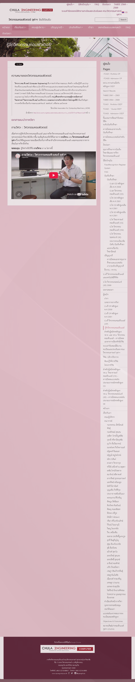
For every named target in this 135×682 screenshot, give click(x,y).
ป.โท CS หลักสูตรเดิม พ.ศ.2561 (118, 206)
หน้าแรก (6, 27)
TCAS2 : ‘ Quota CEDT (112, 109)
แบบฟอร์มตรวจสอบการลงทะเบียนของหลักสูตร (113, 615)
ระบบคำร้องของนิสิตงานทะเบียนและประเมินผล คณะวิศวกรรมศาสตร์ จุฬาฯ (91, 12)
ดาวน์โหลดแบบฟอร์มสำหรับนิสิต (114, 138)
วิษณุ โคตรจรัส (112, 528)
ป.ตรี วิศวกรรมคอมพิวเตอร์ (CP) (114, 322)
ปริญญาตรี (56, 27)
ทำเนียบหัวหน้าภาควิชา (113, 601)
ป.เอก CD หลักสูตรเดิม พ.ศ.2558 (117, 185)
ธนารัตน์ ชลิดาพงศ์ (114, 474)
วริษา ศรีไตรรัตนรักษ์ (115, 521)
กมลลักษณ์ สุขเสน (114, 432)
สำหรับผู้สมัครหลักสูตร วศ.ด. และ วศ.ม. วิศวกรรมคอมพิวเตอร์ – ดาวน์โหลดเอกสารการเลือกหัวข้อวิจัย (114, 337)
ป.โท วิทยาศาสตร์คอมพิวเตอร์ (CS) (116, 221)
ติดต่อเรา (106, 4)
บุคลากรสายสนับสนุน (112, 605)
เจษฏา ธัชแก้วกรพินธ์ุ (115, 571)
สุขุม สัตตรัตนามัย (114, 544)
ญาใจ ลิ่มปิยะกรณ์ (114, 443)
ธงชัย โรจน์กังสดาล (114, 470)
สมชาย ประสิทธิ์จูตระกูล (116, 536)
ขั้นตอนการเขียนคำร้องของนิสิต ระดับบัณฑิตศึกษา (113, 121)
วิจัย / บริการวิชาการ (111, 357)
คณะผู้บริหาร (38, 27)
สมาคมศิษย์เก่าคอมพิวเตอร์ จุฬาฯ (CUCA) (113, 627)
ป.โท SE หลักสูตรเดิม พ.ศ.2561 (118, 213)
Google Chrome (76, 642)
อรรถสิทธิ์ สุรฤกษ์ (113, 559)
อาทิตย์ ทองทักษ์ (113, 563)
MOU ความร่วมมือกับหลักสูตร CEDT (111, 84)
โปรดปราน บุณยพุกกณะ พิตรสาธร (116, 595)
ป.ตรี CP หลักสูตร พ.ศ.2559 (111, 307)
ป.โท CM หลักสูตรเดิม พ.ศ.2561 (117, 199)
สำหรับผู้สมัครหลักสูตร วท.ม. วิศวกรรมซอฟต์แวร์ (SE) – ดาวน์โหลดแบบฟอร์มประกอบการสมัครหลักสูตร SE (114, 397)
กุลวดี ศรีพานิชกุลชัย (115, 440)
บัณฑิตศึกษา (75, 27)
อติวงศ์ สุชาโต (112, 552)
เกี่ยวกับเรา (20, 27)
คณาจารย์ (108, 421)
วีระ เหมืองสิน (112, 532)
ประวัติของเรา (109, 609)
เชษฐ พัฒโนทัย (112, 575)
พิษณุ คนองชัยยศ (113, 509)
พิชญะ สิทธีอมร (113, 501)
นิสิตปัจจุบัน (83, 4)
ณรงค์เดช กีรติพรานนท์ (116, 447)
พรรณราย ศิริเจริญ (114, 498)
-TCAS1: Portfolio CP (111, 74)
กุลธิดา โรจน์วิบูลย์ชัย (115, 436)
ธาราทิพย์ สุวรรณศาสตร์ (116, 478)
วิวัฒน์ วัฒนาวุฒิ (113, 525)
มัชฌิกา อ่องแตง (113, 517)
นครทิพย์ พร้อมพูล (114, 482)
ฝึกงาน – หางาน (110, 270)
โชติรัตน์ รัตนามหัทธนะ (116, 590)
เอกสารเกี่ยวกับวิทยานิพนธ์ (112, 249)
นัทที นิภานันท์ (112, 486)
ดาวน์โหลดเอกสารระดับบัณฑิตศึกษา (112, 130)
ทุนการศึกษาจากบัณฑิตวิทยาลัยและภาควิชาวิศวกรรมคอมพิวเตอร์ (112, 153)
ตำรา (90, 27)
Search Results (109, 91)
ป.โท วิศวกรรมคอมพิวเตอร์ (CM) (117, 228)
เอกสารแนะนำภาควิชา (23, 120)
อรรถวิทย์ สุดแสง (113, 556)
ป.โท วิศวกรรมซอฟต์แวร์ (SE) (115, 235)
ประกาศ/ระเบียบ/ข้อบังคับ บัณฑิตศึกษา (117, 242)
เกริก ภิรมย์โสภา (113, 567)
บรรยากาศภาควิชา (111, 302)
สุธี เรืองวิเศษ (112, 548)
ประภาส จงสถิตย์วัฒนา (116, 494)
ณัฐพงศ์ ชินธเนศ (113, 451)
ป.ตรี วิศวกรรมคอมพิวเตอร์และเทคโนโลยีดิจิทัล (113, 275)
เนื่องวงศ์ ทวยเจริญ (114, 579)
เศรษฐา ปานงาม (113, 583)
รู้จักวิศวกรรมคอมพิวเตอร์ (29, 45)
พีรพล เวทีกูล (112, 513)
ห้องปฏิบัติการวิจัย (111, 361)
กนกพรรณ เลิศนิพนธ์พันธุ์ (115, 426)
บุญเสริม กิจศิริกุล (113, 490)
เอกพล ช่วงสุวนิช (113, 586)
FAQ (97, 4)
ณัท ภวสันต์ (111, 459)
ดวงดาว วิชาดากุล (114, 463)
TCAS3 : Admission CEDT (113, 113)
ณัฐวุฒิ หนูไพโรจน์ (114, 455)
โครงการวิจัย (109, 365)
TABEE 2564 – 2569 (111, 100)
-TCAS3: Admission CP (112, 78)
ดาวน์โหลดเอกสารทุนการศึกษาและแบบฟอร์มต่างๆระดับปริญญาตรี (116, 263)
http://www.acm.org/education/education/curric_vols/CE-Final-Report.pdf (59, 112)
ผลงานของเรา (108, 290)
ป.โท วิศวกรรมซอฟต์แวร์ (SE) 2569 (112, 283)
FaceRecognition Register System (115, 166)
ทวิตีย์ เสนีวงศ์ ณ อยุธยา (116, 467)
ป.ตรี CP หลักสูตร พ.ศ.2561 (111, 315)
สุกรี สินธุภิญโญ (113, 540)
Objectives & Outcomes (113, 621)
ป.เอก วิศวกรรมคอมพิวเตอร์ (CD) (117, 192)
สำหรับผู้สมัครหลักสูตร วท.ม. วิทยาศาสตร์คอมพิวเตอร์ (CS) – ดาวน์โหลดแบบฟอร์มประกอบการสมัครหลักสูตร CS (113, 378)
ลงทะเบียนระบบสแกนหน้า (109, 27)
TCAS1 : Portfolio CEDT (112, 104)
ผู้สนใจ (70, 4)
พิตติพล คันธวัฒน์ (114, 505)
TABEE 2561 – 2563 (111, 95)
